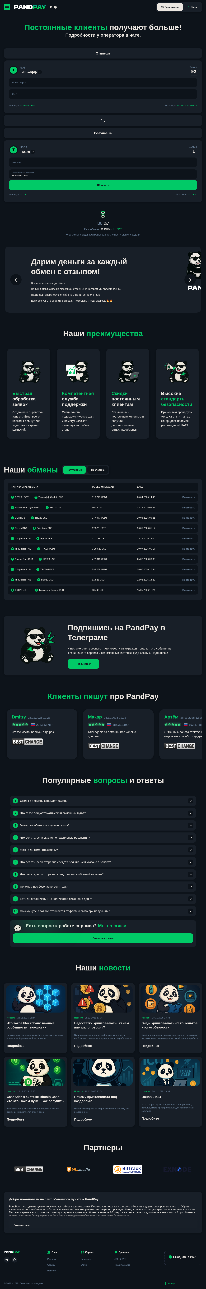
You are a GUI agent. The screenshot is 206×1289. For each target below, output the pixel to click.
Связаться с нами (103, 938)
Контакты (86, 1259)
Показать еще (22, 1225)
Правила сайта (122, 1265)
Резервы (51, 1259)
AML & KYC (120, 1259)
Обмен (84, 1265)
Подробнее (15, 1046)
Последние (97, 469)
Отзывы (51, 1265)
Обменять (103, 185)
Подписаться (83, 663)
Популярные (74, 469)
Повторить (188, 497)
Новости (11, 1017)
